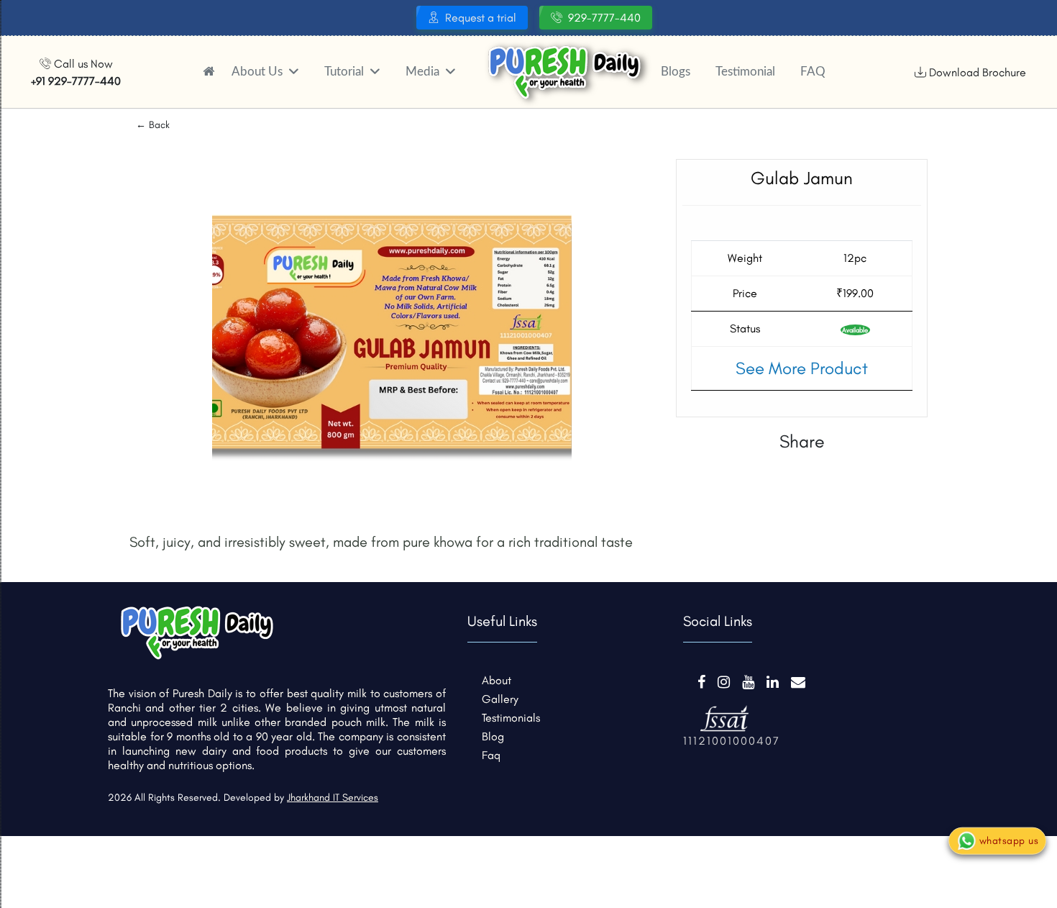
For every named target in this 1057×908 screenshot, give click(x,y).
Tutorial (345, 71)
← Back (153, 125)
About (496, 680)
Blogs (675, 71)
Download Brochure (976, 72)
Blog (493, 736)
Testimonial (745, 71)
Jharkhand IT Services (332, 797)
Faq (491, 755)
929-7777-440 (604, 17)
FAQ (812, 71)
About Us (258, 71)
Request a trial (480, 17)
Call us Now (76, 72)
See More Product (802, 368)
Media (424, 71)
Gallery (500, 699)
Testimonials (511, 718)
